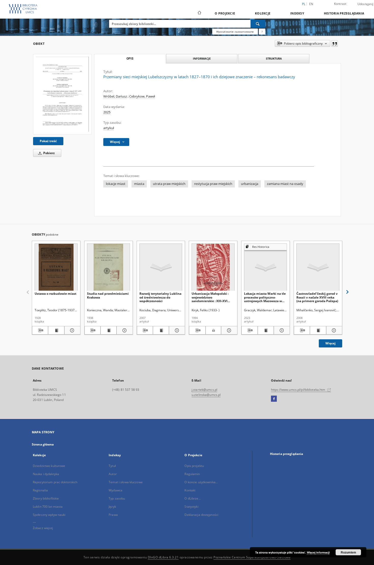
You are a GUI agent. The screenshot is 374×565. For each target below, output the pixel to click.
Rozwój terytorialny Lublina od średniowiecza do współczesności (160, 297)
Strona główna (43, 444)
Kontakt (189, 490)
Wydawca (115, 490)
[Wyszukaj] (258, 24)
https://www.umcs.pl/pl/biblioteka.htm (298, 389)
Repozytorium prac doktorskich (55, 482)
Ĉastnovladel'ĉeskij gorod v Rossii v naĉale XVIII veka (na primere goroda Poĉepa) (317, 297)
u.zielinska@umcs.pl (206, 395)
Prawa (113, 515)
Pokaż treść (48, 141)
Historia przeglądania (344, 13)
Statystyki (191, 506)
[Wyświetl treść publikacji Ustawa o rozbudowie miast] (56, 330)
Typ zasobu (117, 498)
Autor (113, 474)
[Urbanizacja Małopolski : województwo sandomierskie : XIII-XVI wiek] (213, 267)
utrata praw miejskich (169, 184)
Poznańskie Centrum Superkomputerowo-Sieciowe (252, 557)
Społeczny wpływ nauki (49, 515)
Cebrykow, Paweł (142, 96)
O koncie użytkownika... (201, 482)
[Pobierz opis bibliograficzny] (40, 330)
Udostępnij (365, 4)
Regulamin (192, 474)
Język (112, 506)
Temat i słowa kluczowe (126, 482)
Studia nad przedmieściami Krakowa (108, 295)
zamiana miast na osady (285, 184)
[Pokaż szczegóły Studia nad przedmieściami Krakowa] (124, 330)
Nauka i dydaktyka (46, 474)
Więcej (330, 343)
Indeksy (297, 13)
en (311, 4)
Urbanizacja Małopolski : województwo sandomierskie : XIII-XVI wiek (210, 297)
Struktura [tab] (274, 58)
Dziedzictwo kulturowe (49, 466)
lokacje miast (115, 184)
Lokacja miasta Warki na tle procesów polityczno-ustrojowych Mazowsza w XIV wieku (265, 297)
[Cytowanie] (334, 43)
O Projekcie (225, 13)
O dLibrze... (192, 498)
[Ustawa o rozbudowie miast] (56, 267)
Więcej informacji (318, 552)
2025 (106, 112)
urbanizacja (249, 184)
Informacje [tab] (202, 58)
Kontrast (340, 4)
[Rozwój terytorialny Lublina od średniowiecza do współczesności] (161, 267)
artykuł (108, 128)
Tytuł (112, 466)
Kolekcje (262, 13)
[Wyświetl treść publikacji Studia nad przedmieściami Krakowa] (108, 330)
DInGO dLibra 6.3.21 (163, 557)
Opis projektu (194, 466)
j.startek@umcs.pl (204, 389)
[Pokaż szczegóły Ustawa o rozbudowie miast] (71, 330)
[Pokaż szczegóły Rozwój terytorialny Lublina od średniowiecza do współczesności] (176, 330)
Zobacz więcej (43, 528)
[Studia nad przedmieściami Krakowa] (108, 267)
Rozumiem (348, 552)
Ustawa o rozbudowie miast (55, 293)
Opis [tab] (129, 58)
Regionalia (40, 490)
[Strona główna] (199, 13)
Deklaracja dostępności (201, 515)
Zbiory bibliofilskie (46, 498)
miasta (139, 184)
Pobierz (48, 153)
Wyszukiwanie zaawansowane (235, 31)
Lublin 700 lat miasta (48, 506)
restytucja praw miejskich (213, 184)
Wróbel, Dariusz (115, 96)
